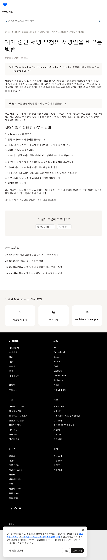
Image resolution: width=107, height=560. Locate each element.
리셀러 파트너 (15, 488)
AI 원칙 (57, 430)
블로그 (12, 456)
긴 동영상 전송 (15, 411)
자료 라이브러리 (16, 470)
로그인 (28, 134)
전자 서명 (13, 434)
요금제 (56, 385)
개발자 (12, 474)
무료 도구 (13, 389)
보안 (11, 371)
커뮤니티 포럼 (15, 479)
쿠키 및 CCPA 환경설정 (64, 425)
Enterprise (58, 361)
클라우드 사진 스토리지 (19, 415)
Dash (56, 366)
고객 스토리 (14, 465)
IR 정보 (57, 465)
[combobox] (53, 20)
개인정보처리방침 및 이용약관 (67, 415)
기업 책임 (58, 470)
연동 (11, 357)
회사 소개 (58, 456)
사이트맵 (57, 434)
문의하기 (57, 411)
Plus (56, 347)
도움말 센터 (7, 12)
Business (58, 357)
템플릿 (12, 385)
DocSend (58, 371)
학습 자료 (58, 439)
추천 (11, 484)
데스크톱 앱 (14, 347)
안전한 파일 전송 (16, 420)
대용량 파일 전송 (16, 406)
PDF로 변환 (14, 439)
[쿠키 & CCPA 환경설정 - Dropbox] (45, 542)
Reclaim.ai (58, 380)
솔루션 (12, 366)
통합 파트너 (14, 493)
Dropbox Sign (60, 375)
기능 (11, 361)
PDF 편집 (13, 430)
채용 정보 (58, 460)
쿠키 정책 (58, 420)
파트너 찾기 (14, 498)
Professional (59, 352)
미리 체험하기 (15, 375)
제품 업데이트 (60, 389)
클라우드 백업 (15, 425)
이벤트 (12, 460)
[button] (5, 20)
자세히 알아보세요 (17, 120)
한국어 (11, 524)
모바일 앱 (13, 352)
